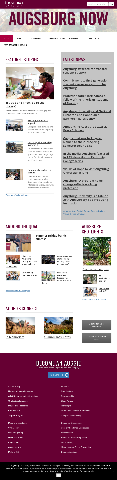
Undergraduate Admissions (20, 391)
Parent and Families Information (75, 410)
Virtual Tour (13, 428)
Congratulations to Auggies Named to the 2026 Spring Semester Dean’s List (82, 142)
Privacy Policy (67, 442)
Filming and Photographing (64, 38)
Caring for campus (96, 269)
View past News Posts (72, 211)
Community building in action (40, 171)
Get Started (57, 375)
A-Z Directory (14, 386)
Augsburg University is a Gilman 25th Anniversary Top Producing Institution (85, 199)
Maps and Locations (17, 423)
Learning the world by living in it (40, 144)
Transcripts (66, 406)
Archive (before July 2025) (73, 214)
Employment (14, 442)
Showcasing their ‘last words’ (29, 274)
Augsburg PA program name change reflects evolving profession (83, 184)
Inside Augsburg (15, 432)
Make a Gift (13, 452)
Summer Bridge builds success (51, 237)
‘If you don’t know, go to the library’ (25, 104)
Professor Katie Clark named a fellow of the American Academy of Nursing (85, 99)
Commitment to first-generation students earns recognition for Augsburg (85, 84)
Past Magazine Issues (15, 45)
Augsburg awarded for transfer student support (85, 70)
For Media (36, 38)
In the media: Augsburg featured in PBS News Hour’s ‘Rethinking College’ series (86, 157)
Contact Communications (94, 211)
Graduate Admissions (18, 401)
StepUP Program (16, 415)
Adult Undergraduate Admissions (23, 396)
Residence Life (67, 396)
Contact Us (92, 38)
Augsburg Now (15, 447)
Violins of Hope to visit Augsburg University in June (86, 171)
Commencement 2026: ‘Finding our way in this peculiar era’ (64, 260)
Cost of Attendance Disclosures (75, 428)
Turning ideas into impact (38, 122)
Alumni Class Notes (57, 337)
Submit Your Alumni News (97, 338)
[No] (113, 471)
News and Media (15, 437)
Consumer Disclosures (71, 423)
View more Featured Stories (18, 195)
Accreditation (67, 432)
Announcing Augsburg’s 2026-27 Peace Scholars (85, 128)
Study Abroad (67, 401)
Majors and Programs (18, 405)
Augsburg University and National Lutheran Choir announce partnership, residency (87, 114)
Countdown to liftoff (104, 289)
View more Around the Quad (18, 290)
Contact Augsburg (69, 452)
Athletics (65, 386)
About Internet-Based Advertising (76, 447)
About (20, 38)
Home (7, 38)
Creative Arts (67, 391)
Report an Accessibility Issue (74, 437)
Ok (58, 475)
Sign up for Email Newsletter (96, 325)
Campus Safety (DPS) (71, 415)
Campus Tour (14, 410)
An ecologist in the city (104, 278)
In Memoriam (15, 337)
